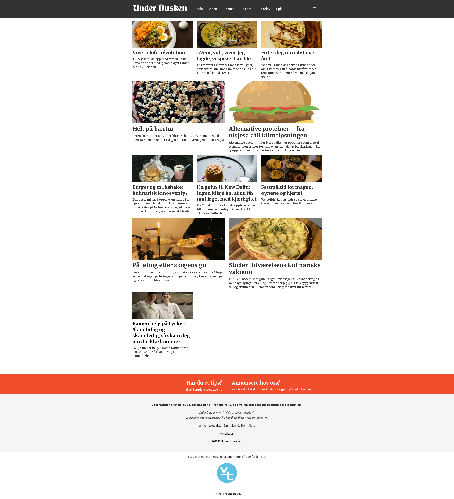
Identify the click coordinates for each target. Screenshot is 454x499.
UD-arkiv (263, 9)
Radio (198, 9)
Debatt (228, 9)
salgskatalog (250, 389)
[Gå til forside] (160, 7)
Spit (279, 9)
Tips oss (245, 9)
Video (213, 9)
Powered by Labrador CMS (227, 493)
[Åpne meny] (314, 9)
